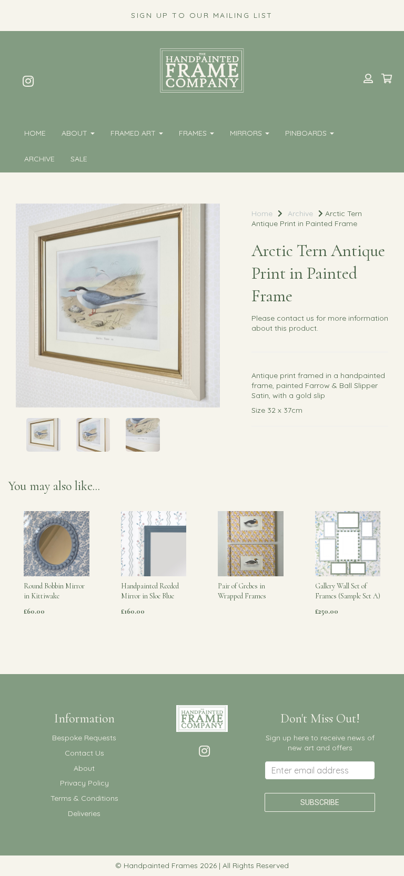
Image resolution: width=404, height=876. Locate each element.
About (75, 133)
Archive (39, 159)
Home (35, 133)
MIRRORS (247, 133)
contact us (295, 318)
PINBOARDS (307, 133)
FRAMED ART (134, 133)
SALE (78, 159)
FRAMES (194, 133)
